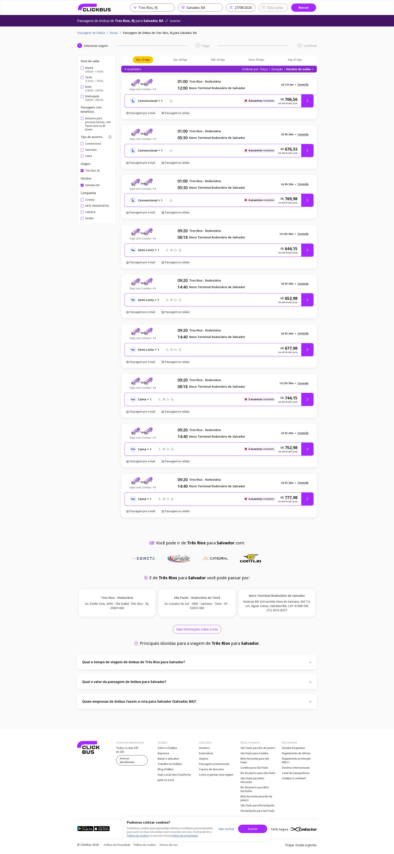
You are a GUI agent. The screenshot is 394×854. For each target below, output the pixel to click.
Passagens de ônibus (91, 33)
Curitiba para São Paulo (254, 767)
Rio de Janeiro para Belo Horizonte (255, 789)
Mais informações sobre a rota (197, 629)
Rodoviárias (206, 753)
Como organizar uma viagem (216, 774)
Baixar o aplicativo (168, 758)
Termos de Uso (168, 845)
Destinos (204, 748)
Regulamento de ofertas (296, 753)
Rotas (114, 33)
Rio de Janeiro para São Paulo (258, 773)
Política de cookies (138, 835)
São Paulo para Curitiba (254, 753)
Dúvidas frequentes (293, 748)
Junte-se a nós (166, 780)
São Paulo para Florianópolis (258, 805)
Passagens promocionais (214, 764)
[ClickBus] (94, 7)
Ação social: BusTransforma (174, 774)
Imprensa (163, 753)
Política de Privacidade (117, 845)
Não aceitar (226, 829)
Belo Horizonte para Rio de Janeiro (256, 798)
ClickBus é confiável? (294, 778)
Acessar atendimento (127, 760)
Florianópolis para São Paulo (258, 811)
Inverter (175, 21)
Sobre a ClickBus (167, 748)
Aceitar (252, 829)
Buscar (304, 7)
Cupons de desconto (211, 769)
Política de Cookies (145, 845)
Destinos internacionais (296, 767)
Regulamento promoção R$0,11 (296, 760)
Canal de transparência (295, 773)
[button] (303, 84)
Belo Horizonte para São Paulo (255, 760)
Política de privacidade (184, 835)
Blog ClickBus (166, 769)
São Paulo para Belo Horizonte (252, 780)
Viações (203, 758)
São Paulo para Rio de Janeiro (258, 748)
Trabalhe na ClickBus (170, 764)
